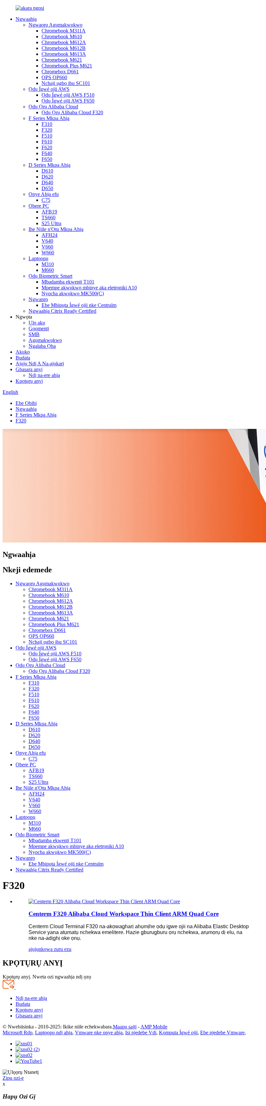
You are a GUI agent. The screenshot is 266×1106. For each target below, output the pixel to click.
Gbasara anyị (29, 369)
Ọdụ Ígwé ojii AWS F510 (68, 95)
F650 (47, 159)
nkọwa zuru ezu (55, 949)
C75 (46, 200)
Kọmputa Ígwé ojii (178, 1032)
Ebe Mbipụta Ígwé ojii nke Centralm (79, 305)
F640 (47, 153)
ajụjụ (34, 949)
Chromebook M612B (64, 48)
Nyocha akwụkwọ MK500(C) (73, 293)
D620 (47, 176)
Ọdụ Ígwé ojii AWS (49, 89)
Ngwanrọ (38, 299)
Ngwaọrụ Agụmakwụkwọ (55, 25)
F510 (47, 136)
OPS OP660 (54, 77)
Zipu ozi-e (13, 1078)
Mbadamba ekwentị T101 (68, 282)
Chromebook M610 (62, 36)
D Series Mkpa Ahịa (49, 165)
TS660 (48, 217)
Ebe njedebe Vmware (222, 1032)
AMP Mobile (153, 1026)
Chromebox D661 (60, 71)
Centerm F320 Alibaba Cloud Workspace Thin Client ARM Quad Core (124, 913)
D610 (47, 171)
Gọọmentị (39, 328)
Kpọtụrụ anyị (29, 381)
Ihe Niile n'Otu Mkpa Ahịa (56, 229)
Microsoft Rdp (17, 1032)
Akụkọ (23, 352)
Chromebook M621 (62, 60)
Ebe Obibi (26, 403)
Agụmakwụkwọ (45, 340)
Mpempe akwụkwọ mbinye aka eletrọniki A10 (89, 287)
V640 (47, 241)
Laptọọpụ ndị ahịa (53, 1032)
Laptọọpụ (38, 258)
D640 (47, 182)
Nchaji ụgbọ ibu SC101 (66, 83)
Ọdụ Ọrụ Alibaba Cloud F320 (72, 112)
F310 (47, 124)
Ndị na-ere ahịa (44, 375)
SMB (34, 334)
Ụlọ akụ (37, 322)
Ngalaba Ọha (42, 346)
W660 (48, 252)
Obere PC (39, 206)
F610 (47, 141)
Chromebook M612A (64, 42)
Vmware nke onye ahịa (99, 1032)
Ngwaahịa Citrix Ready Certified (62, 311)
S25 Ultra (51, 223)
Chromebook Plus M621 (67, 65)
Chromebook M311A (64, 30)
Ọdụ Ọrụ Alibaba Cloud (53, 106)
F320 (47, 130)
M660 (48, 270)
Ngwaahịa (26, 19)
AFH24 (49, 235)
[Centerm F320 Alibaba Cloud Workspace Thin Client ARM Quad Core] (104, 901)
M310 (48, 264)
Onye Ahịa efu (44, 194)
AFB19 (49, 211)
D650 (47, 188)
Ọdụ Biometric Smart (50, 276)
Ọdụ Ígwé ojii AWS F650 (68, 100)
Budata (23, 357)
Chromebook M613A (64, 54)
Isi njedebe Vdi (140, 1032)
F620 (47, 147)
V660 (47, 246)
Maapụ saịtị (125, 1026)
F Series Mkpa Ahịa (49, 118)
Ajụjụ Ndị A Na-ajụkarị (40, 363)
